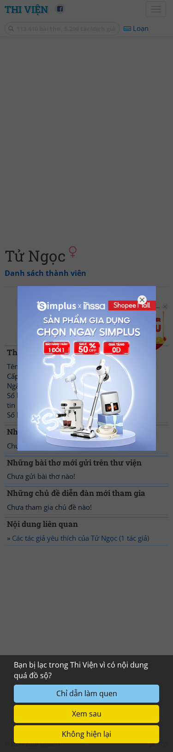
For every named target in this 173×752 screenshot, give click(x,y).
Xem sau (86, 714)
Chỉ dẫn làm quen (86, 693)
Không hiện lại (86, 734)
